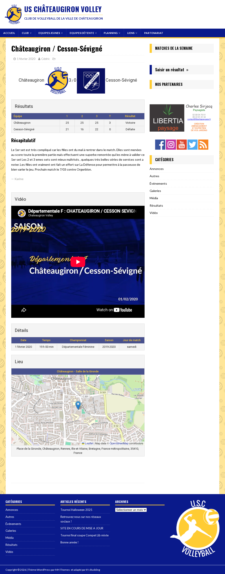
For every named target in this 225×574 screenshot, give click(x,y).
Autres (154, 176)
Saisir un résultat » (171, 69)
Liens (130, 33)
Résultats (156, 205)
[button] (78, 405)
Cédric (45, 59)
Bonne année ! (69, 542)
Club (25, 33)
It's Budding (93, 569)
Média (154, 198)
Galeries (155, 191)
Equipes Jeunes (49, 33)
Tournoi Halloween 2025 (76, 509)
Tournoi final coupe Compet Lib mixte (84, 535)
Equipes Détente (82, 33)
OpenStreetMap (119, 443)
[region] (182, 112)
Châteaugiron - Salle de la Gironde (78, 371)
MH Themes (62, 569)
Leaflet (88, 443)
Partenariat (153, 33)
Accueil (9, 33)
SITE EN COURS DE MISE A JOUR (81, 528)
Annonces (157, 169)
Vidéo (154, 213)
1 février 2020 (26, 59)
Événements (158, 183)
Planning (111, 33)
